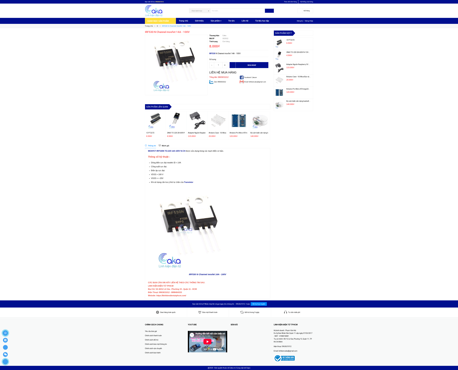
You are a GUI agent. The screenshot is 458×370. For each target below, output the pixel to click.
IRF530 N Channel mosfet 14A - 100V (207, 274)
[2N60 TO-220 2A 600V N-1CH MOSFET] (279, 55)
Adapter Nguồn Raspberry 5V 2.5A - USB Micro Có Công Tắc (197, 133)
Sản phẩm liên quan (157, 106)
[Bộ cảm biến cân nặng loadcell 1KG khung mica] (279, 104)
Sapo (248, 368)
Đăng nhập (309, 21)
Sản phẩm (215, 21)
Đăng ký (300, 21)
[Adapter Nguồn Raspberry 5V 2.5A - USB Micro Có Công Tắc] (279, 68)
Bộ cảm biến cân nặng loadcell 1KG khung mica (259, 133)
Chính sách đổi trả (151, 340)
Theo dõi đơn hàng (290, 2)
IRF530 (212, 53)
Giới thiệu (199, 21)
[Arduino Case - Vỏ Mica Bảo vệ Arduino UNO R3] (279, 80)
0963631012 (159, 2)
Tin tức (231, 21)
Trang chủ (183, 21)
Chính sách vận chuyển (153, 348)
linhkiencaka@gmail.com (257, 82)
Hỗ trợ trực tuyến (258, 304)
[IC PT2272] (279, 43)
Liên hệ (245, 21)
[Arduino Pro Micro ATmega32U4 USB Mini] (279, 92)
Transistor (188, 182)
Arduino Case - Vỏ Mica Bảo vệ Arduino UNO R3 (217, 133)
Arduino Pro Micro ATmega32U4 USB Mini (238, 133)
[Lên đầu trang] (453, 362)
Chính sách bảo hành (153, 353)
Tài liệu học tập (262, 21)
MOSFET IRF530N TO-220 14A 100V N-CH (166, 151)
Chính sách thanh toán (153, 336)
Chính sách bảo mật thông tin (156, 344)
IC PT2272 (150, 133)
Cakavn (254, 77)
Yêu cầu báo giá (151, 331)
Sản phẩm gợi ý (283, 33)
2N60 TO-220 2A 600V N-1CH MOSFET (176, 133)
